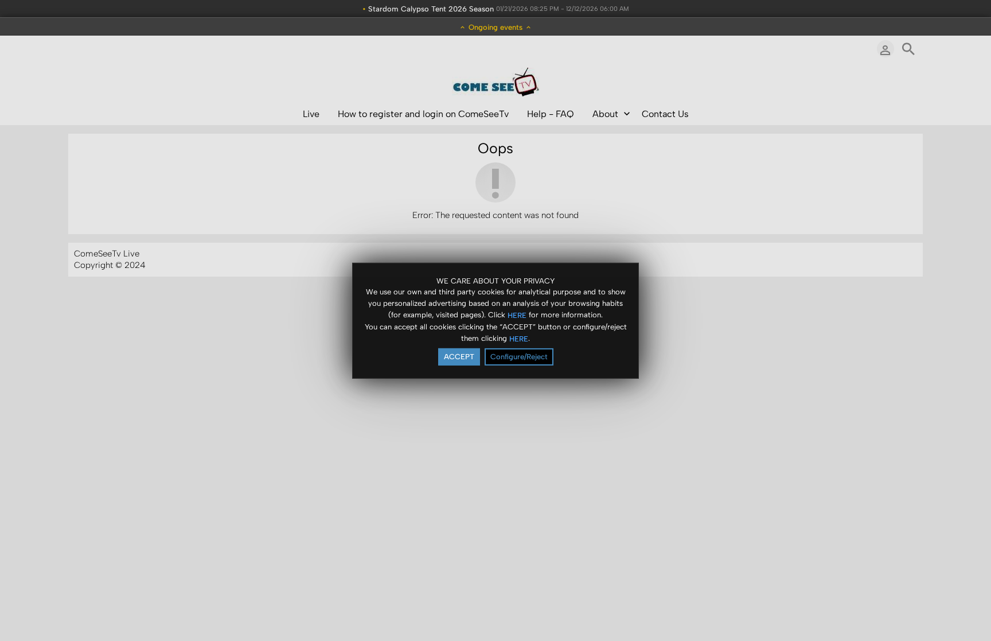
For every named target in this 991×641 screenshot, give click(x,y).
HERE (517, 315)
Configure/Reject (519, 356)
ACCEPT (459, 356)
